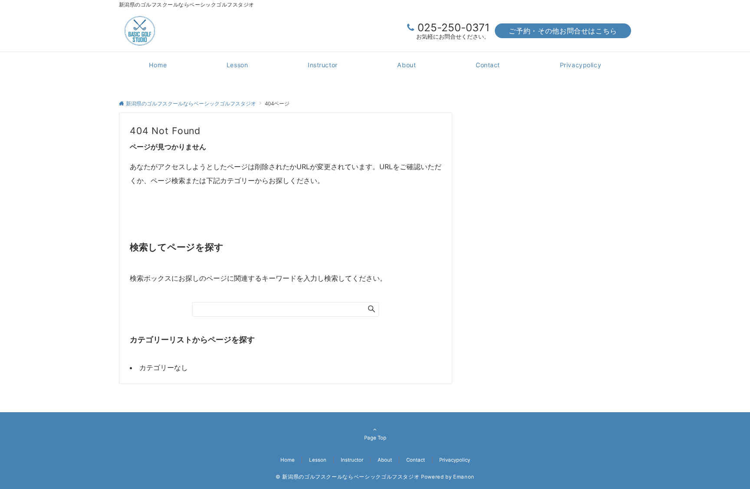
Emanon (463, 477)
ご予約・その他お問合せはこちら (563, 30)
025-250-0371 (454, 27)
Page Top (375, 438)
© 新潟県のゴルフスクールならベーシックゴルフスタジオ (347, 477)
